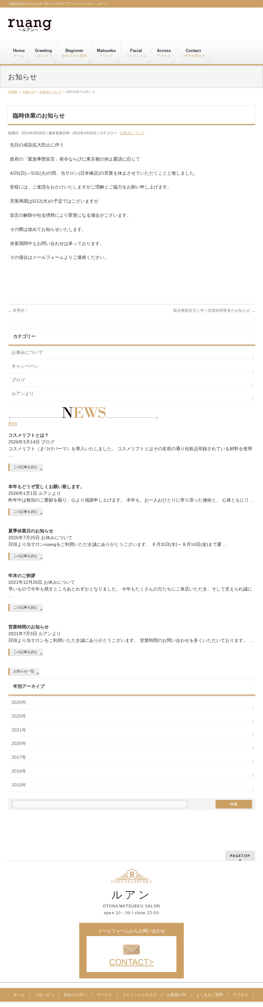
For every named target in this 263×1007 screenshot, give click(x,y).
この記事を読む (25, 467)
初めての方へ (75, 995)
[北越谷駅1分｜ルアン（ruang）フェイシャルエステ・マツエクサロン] (30, 24)
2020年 (19, 743)
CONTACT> (131, 962)
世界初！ (18, 310)
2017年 (19, 757)
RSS (12, 423)
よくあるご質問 (209, 995)
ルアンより (23, 393)
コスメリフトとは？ (28, 435)
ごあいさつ (44, 995)
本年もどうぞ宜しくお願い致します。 (46, 486)
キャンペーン (25, 366)
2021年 (19, 729)
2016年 (19, 771)
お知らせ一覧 (23, 671)
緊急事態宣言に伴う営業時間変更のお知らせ (214, 310)
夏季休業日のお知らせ (30, 530)
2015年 (19, 784)
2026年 (19, 702)
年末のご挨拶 (21, 575)
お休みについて (132, 133)
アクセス (240, 995)
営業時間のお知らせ (28, 626)
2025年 (19, 716)
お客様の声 (176, 995)
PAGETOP (240, 856)
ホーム (19, 995)
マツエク (104, 995)
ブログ (18, 379)
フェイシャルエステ (139, 995)
